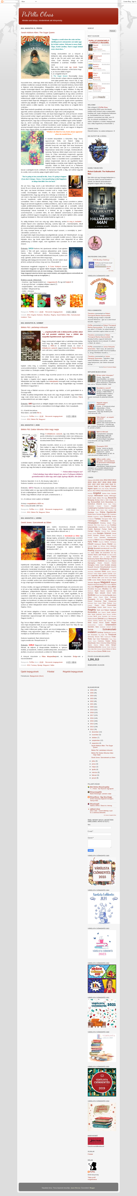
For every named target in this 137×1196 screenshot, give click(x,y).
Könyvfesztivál (105, 567)
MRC (114, 589)
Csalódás (101, 508)
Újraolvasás (92, 643)
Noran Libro (99, 595)
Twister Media (110, 641)
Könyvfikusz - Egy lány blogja (101, 797)
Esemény (107, 516)
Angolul (33, 315)
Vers (95, 649)
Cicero (105, 504)
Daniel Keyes (100, 510)
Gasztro (97, 531)
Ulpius (98, 643)
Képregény (91, 563)
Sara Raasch (102, 612)
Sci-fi (95, 616)
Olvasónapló (94, 804)
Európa (114, 516)
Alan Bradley (105, 488)
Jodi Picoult (102, 554)
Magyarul (42, 419)
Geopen (113, 531)
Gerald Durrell (98, 59)
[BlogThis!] (69, 312)
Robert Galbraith (110, 610)
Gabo (110, 529)
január (94, 778)
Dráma (102, 512)
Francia (113, 527)
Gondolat (95, 535)
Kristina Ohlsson (111, 571)
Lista (89, 580)
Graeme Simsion (105, 535)
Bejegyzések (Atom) (37, 676)
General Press (106, 531)
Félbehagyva (92, 521)
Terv (101, 637)
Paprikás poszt (110, 599)
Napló (97, 591)
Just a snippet (105, 556)
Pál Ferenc (100, 599)
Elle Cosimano (111, 514)
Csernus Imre (109, 508)
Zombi (108, 651)
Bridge (75, 656)
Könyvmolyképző (93, 569)
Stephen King (102, 620)
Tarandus (113, 632)
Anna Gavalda (111, 493)
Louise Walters (96, 580)
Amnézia (90, 493)
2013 (110, 480)
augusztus (95, 743)
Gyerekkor (103, 537)
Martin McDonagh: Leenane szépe (100, 794)
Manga (102, 584)
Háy (80, 397)
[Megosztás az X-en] (71, 312)
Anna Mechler (97, 68)
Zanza (99, 651)
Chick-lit (99, 504)
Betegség (91, 500)
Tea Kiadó (101, 634)
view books (110, 270)
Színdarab (102, 627)
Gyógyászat (91, 539)
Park (104, 601)
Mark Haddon (107, 584)
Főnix (108, 527)
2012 (28, 315)
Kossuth (90, 567)
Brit (115, 502)
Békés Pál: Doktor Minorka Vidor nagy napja (40, 429)
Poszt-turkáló (111, 605)
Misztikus (47, 315)
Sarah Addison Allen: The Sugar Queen (38, 32)
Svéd (89, 622)
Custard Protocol (102, 506)
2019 (109, 482)
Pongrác (90, 605)
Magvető (97, 582)
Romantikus (92, 612)
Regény (53, 315)
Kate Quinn (113, 559)
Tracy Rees (112, 639)
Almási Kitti (107, 490)
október (94, 737)
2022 (94, 484)
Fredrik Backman (94, 529)
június (94, 764)
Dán (115, 508)
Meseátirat (91, 589)
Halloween (102, 539)
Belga (105, 498)
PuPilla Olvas (38, 14)
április (94, 769)
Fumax (104, 529)
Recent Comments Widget (109, 367)
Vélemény (113, 647)
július (94, 761)
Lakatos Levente (107, 573)
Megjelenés (99, 587)
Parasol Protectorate (94, 601)
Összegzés (91, 599)
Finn (95, 525)
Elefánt (90, 514)
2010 (97, 480)
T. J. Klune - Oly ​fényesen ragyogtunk (102, 788)
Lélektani (106, 575)
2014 (114, 480)
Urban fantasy (111, 643)
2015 (90, 482)
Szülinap (100, 632)
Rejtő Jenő (100, 610)
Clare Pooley (112, 504)
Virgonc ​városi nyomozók (96, 75)
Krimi (104, 571)
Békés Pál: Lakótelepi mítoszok (34, 327)
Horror (104, 544)
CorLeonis (91, 506)
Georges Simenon (104, 533)
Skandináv (104, 616)
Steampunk (112, 618)
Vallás (52, 665)
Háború (97, 539)
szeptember (96, 740)
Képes (114, 561)
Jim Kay (113, 552)
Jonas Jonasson (93, 557)
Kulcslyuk (90, 573)
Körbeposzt (104, 569)
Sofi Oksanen (112, 616)
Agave (90, 488)
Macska (104, 580)
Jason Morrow (75, 1188)
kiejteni (68, 282)
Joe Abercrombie (111, 554)
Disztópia (91, 512)
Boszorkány (109, 502)
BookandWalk (95, 502)
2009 (94, 480)
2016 (95, 482)
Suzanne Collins (111, 620)
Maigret (113, 582)
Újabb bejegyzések (30, 672)
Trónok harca (92, 641)
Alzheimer (113, 490)
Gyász (96, 537)
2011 (101, 480)
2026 (111, 484)
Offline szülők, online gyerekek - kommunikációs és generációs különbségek (106, 460)
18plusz (90, 480)
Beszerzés (112, 498)
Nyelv (114, 595)
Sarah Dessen (107, 614)
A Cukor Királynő (54, 266)
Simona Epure (98, 89)
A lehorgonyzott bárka (97, 56)
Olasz (90, 597)
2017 (99, 482)
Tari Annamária (92, 634)
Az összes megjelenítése (110, 815)
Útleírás (96, 645)
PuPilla (31, 312)
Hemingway (113, 542)
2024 (102, 484)
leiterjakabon (54, 381)
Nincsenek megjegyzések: (54, 312)
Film (22, 506)
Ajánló (95, 488)
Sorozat (100, 618)
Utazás (90, 645)
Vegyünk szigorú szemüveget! (102, 403)
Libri (98, 577)
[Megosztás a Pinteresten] (75, 312)
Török (98, 639)
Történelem (104, 639)
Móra (110, 589)
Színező (108, 627)
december (95, 732)
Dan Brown (91, 510)
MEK (52, 346)
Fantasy (34, 665)
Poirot (114, 603)
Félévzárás (104, 521)
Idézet (107, 546)
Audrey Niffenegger (110, 495)
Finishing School (105, 523)
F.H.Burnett (91, 519)
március (95, 772)
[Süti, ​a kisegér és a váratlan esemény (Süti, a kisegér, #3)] (91, 89)
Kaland (113, 557)
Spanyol (106, 618)
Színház (114, 627)
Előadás (90, 516)
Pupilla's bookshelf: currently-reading (99, 42)
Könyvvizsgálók (96, 792)
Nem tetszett (100, 593)
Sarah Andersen (97, 614)
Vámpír (113, 645)
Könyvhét (113, 567)
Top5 (94, 639)
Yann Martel (94, 651)
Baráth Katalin (92, 498)
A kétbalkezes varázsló (53, 434)
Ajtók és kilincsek (102, 432)
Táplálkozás (107, 632)
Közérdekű (98, 571)
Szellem (101, 625)
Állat (102, 490)
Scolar (99, 616)
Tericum (97, 637)
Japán (92, 552)
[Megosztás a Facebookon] (73, 312)
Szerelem (91, 627)
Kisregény (91, 565)
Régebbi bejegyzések (73, 672)
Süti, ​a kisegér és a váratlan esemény (99, 86)
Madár (109, 580)
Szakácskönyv (92, 625)
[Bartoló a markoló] (91, 69)
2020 (114, 482)
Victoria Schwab (101, 649)
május (94, 767)
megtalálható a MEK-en (35, 503)
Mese (48, 512)
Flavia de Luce (105, 525)
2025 (107, 484)
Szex (97, 627)
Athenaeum (98, 495)
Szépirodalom (111, 625)
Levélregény (112, 575)
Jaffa (107, 550)
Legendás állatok (97, 575)
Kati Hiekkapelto (92, 561)
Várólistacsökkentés (94, 647)
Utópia (102, 645)
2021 (89, 484)
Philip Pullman (107, 603)
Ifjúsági (39, 665)
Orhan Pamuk (98, 597)
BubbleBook (91, 504)
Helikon (106, 542)
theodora (91, 313)
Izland (111, 548)
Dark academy (109, 510)
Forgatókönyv (102, 527)
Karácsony (91, 559)
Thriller (113, 637)
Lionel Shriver (105, 577)
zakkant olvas (95, 809)
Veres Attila (91, 649)
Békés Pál (34, 419)
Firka (98, 525)
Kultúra (95, 573)
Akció (99, 488)
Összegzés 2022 (102, 446)
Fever (114, 521)
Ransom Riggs (111, 607)
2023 (98, 484)
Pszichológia (92, 607)
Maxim (114, 584)
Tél (106, 634)
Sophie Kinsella (92, 618)
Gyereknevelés (111, 537)
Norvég (105, 595)
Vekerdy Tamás (106, 647)
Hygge (95, 546)
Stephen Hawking (93, 620)
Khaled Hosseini (103, 563)
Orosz (106, 597)
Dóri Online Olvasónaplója (99, 787)
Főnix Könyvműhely (49, 656)
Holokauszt (97, 544)
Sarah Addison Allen (63, 315)
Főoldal (50, 672)
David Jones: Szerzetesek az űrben (36, 522)
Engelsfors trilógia (98, 516)
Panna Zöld (97, 79)
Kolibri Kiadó (100, 565)
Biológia (97, 500)
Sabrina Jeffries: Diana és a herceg (101, 805)
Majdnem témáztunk (94, 584)
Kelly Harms (108, 561)
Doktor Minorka (77, 348)
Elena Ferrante (96, 514)
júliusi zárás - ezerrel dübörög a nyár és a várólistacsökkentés (101, 811)
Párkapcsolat (112, 601)
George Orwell (92, 533)
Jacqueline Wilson (100, 550)
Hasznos (101, 542)
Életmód (104, 514)
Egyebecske (111, 512)
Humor (109, 544)
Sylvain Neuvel (98, 622)
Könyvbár (97, 567)
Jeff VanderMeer (105, 552)
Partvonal (90, 603)
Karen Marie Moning (102, 559)
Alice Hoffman (97, 490)
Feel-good (105, 519)
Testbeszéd (107, 636)
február (94, 775)
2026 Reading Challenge (101, 260)
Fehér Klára (112, 519)
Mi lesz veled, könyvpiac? (105, 375)
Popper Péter (100, 605)
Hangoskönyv (111, 539)
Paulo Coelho (98, 603)
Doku (97, 512)
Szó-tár (90, 629)
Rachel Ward (102, 607)
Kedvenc (40, 315)
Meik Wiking (107, 587)
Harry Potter (93, 542)
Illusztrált (97, 548)
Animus (104, 493)
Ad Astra (101, 486)
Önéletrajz (113, 597)
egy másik (73, 67)
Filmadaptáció (93, 523)
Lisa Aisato (112, 577)
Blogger (92, 1188)
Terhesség (91, 637)
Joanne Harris (93, 554)
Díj (115, 510)
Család (113, 506)
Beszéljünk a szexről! (104, 388)
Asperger (90, 495)
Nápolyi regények (106, 591)
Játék (97, 552)
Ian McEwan (101, 546)
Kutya (99, 573)
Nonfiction (91, 595)
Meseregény (98, 589)
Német (109, 593)
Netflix (114, 593)
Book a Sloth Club (106, 500)
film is (39, 413)
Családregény (92, 508)
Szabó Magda (110, 622)
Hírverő (90, 544)
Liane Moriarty (92, 577)
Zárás (104, 651)
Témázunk (112, 634)
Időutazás (113, 546)
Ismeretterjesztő (104, 548)
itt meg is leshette (74, 221)
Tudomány (101, 641)
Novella (109, 595)
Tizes (29, 317)
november (95, 735)
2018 (104, 482)
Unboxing (103, 643)
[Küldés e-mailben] (67, 312)
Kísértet (114, 563)
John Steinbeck (98, 49)
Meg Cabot (91, 587)
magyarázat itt (52, 282)
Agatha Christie (110, 486)
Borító (103, 502)
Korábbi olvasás (110, 565)
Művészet (90, 591)
